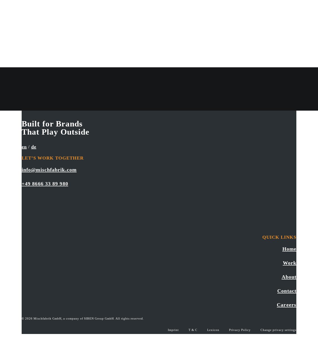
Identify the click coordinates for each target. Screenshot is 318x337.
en (24, 146)
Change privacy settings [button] (278, 330)
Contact (286, 291)
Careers (286, 305)
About (289, 277)
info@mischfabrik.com (49, 170)
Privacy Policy (240, 330)
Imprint (173, 330)
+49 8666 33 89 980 (45, 184)
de (33, 146)
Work (289, 263)
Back (27, 106)
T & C (193, 330)
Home (289, 249)
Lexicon (213, 330)
